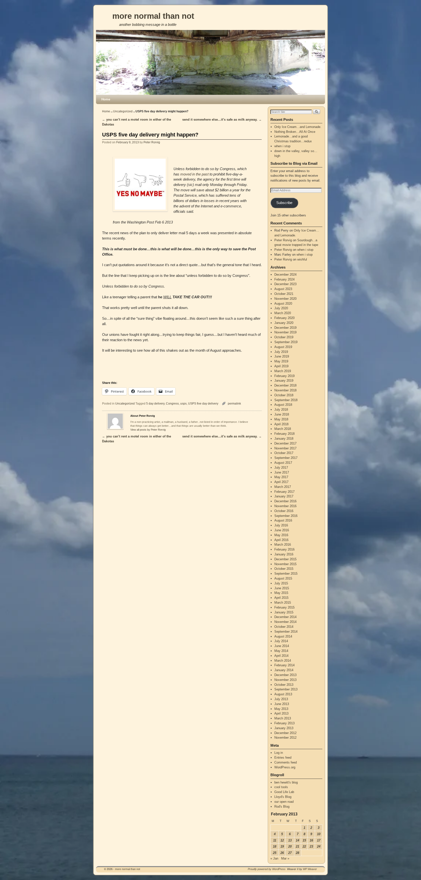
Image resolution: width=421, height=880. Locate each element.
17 (318, 840)
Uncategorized (123, 111)
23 (311, 846)
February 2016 (284, 549)
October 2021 (283, 294)
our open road (284, 801)
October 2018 (283, 395)
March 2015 (282, 602)
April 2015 (281, 598)
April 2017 (281, 482)
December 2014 (285, 617)
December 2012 (285, 733)
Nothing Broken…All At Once (294, 132)
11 (274, 840)
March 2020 (282, 313)
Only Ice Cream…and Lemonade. (297, 127)
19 (282, 846)
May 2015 (281, 593)
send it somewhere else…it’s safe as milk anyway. (222, 119)
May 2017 (281, 477)
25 (274, 853)
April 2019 (281, 366)
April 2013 (281, 713)
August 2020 (283, 303)
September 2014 (285, 631)
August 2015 (283, 578)
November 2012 (285, 737)
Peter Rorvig (152, 142)
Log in (278, 752)
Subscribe (284, 203)
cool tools (281, 787)
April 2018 (281, 424)
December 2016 (285, 501)
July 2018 (281, 409)
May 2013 (281, 709)
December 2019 (285, 327)
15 (304, 840)
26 (282, 853)
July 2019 (281, 352)
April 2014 (281, 656)
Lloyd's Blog (282, 797)
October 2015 (283, 569)
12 (282, 840)
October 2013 (283, 685)
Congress (172, 403)
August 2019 (283, 347)
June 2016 (281, 530)
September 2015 (285, 573)
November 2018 (285, 390)
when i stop (282, 146)
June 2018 (281, 414)
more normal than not (153, 15)
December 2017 (285, 443)
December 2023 (285, 284)
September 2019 (285, 342)
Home (105, 99)
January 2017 (283, 496)
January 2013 (283, 728)
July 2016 (281, 525)
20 (290, 846)
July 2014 (281, 641)
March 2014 (282, 660)
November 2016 (285, 506)
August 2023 (283, 289)
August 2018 (283, 404)
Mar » (285, 858)
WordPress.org (284, 767)
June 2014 (281, 646)
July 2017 (281, 467)
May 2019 (281, 361)
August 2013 (283, 694)
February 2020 (284, 318)
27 (290, 853)
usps (183, 403)
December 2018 (285, 385)
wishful (302, 259)
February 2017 (284, 491)
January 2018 (283, 438)
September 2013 (285, 689)
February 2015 (284, 607)
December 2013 (285, 675)
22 (304, 846)
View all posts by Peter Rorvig (148, 429)
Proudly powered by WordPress (267, 869)
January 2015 (283, 612)
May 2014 (281, 651)
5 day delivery (155, 403)
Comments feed (285, 762)
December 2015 (285, 559)
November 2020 (285, 298)
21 (297, 846)
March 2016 (282, 544)
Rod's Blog (281, 806)
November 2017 (285, 448)
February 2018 (284, 433)
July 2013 (281, 699)
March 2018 (282, 429)
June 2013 (281, 704)
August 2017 (283, 462)
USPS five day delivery (203, 403)
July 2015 (281, 583)
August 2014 (283, 636)
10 (318, 834)
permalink (234, 403)
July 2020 (281, 308)
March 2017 (282, 487)
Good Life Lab (284, 792)
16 (311, 840)
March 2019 (282, 371)
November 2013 (285, 680)
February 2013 (284, 723)
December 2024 (285, 274)
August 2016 (283, 520)
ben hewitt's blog (286, 782)
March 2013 (282, 718)
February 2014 (284, 665)
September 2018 (285, 400)
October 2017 (283, 453)
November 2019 (285, 332)
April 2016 (281, 540)
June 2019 (281, 356)
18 (274, 846)
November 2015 (285, 564)
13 (290, 840)
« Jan (274, 858)
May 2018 (281, 419)
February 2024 (284, 279)
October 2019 (283, 337)
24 (318, 846)
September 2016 (285, 516)
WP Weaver (310, 869)
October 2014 (283, 627)
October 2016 (283, 511)
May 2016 (281, 535)
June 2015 (281, 588)
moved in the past (194, 174)
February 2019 (284, 376)
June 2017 (281, 472)
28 (297, 853)
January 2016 (283, 554)
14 (297, 840)
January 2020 (283, 323)
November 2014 (285, 622)
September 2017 (285, 458)
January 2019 (283, 380)
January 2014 (283, 670)
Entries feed (282, 757)
